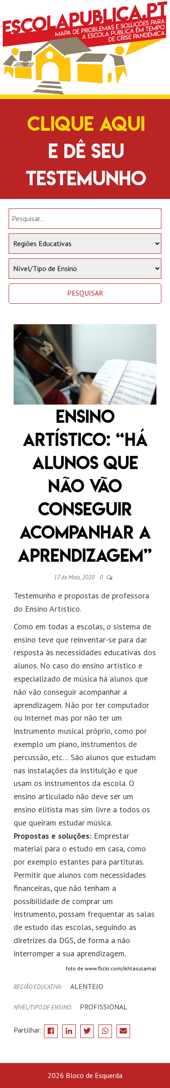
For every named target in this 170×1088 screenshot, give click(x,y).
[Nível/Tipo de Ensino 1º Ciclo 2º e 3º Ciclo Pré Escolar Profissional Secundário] (85, 268)
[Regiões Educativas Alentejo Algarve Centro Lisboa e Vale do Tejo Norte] (85, 243)
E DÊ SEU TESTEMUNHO (86, 151)
